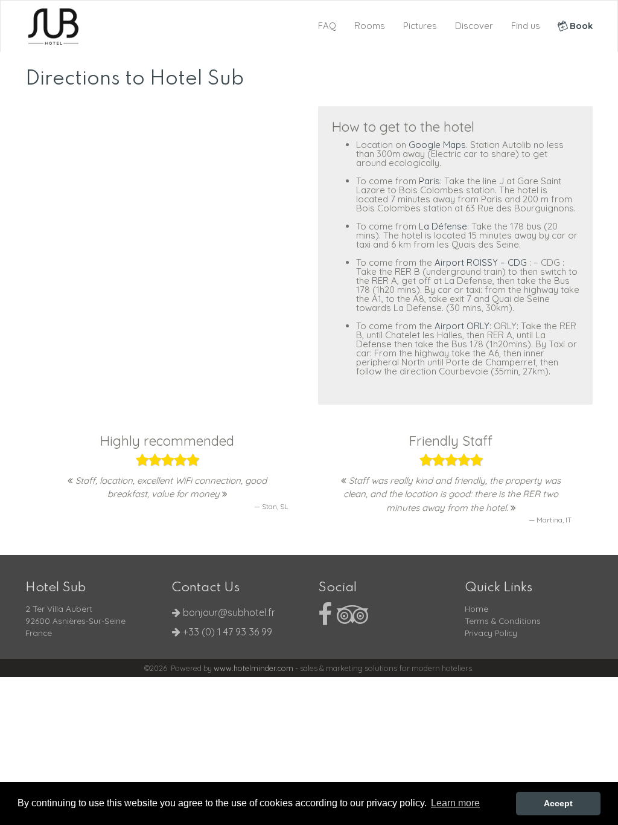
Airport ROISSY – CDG (482, 262)
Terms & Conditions (503, 620)
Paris (429, 181)
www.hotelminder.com (253, 668)
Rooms (369, 25)
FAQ (327, 25)
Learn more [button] (455, 803)
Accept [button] (558, 803)
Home (476, 608)
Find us (525, 25)
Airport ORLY (462, 326)
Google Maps (437, 144)
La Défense (443, 226)
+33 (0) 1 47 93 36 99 (226, 632)
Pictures (420, 25)
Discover (474, 25)
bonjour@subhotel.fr (229, 612)
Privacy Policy (491, 633)
